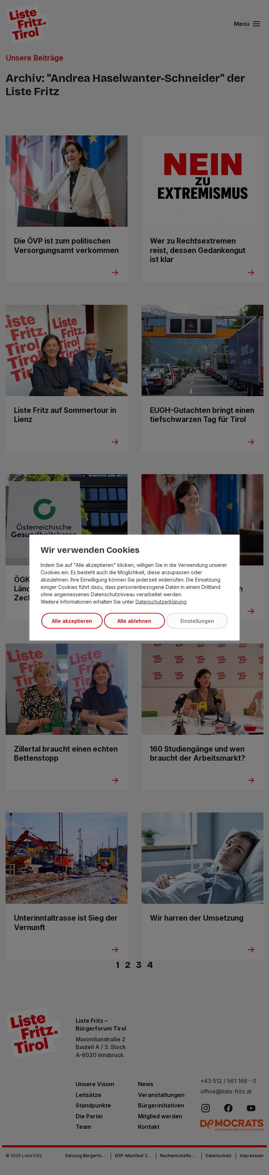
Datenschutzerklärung (161, 602)
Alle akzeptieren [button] (72, 621)
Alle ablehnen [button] (134, 621)
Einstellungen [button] (197, 621)
